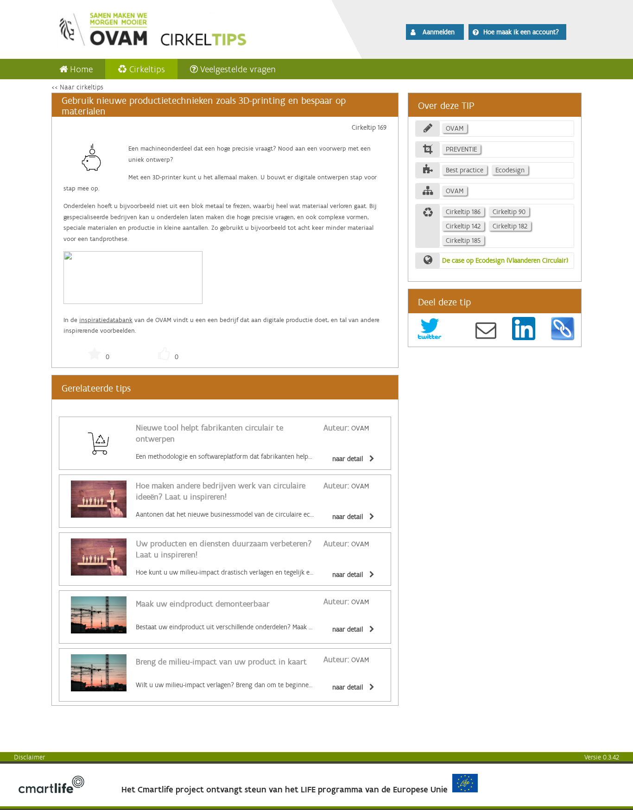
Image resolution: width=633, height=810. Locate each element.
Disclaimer (29, 757)
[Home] (178, 28)
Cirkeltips (147, 69)
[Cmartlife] (51, 791)
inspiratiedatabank (106, 320)
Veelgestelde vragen (238, 69)
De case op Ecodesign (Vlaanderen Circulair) (505, 260)
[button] (435, 32)
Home (81, 69)
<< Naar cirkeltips (77, 87)
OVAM (346, 428)
